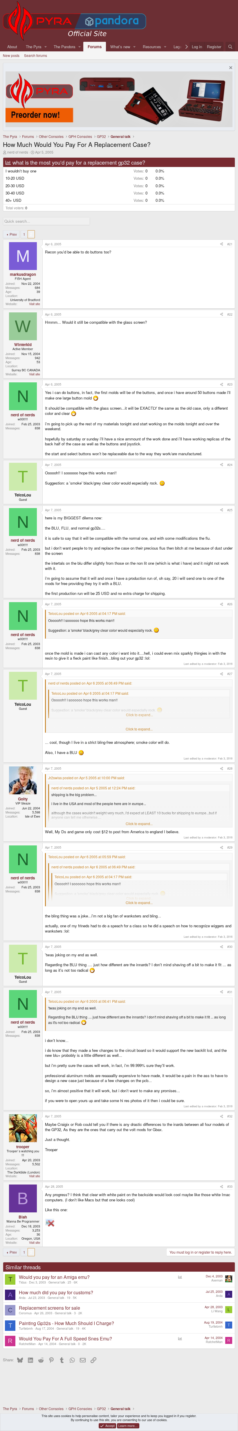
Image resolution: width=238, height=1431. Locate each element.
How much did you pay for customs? (56, 1292)
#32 (229, 1116)
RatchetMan (27, 1344)
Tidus (22, 1282)
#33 (229, 1186)
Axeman (217, 1280)
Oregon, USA (30, 1238)
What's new (120, 46)
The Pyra (33, 46)
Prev (13, 234)
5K (75, 1297)
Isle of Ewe (32, 816)
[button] (45, 46)
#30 (229, 946)
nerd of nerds (17, 152)
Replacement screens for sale (49, 1307)
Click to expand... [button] (139, 729)
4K (84, 1328)
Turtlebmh (26, 1328)
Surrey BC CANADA (26, 370)
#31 (229, 992)
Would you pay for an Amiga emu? (54, 1277)
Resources (152, 46)
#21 (229, 244)
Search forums (35, 55)
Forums (95, 46)
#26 (229, 604)
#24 (229, 464)
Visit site (34, 304)
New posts (11, 55)
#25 (229, 510)
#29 (229, 847)
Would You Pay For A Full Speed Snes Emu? (65, 1338)
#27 (229, 674)
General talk (56, 1282)
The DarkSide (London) (23, 1172)
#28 (229, 768)
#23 (229, 384)
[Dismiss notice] (230, 68)
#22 (229, 314)
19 (68, 1297)
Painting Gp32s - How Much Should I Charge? (66, 1323)
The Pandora (64, 46)
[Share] (221, 244)
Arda (22, 1297)
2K (80, 1313)
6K (75, 1282)
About (12, 46)
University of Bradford (25, 300)
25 (69, 1282)
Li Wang (217, 1311)
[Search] (230, 46)
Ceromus (25, 1313)
